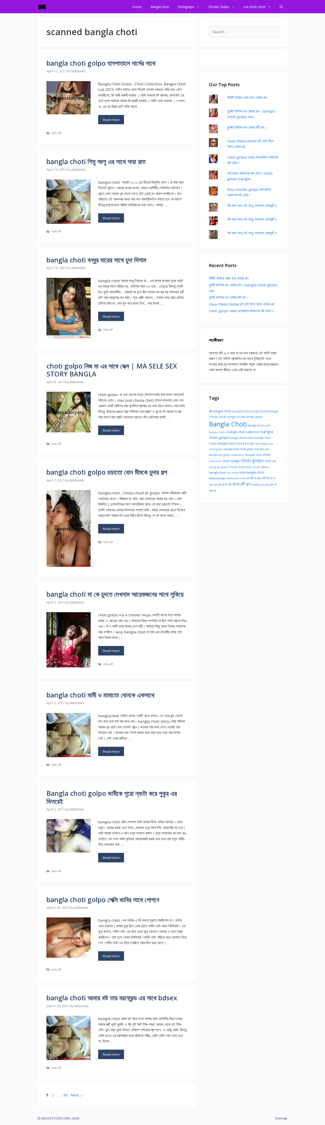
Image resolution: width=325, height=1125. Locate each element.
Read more (111, 119)
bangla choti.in (218, 432)
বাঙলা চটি (264, 484)
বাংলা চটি (226, 484)
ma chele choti (254, 6)
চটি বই (272, 478)
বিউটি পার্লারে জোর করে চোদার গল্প (247, 97)
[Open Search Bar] (281, 6)
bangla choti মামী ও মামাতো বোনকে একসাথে (100, 694)
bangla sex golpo (220, 455)
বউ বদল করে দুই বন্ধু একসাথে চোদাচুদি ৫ (252, 205)
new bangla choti (251, 472)
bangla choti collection (244, 432)
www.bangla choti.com (224, 478)
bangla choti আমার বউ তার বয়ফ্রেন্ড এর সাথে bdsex (111, 997)
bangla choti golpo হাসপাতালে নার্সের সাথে (100, 63)
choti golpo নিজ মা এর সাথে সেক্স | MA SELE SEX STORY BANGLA (111, 369)
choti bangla (231, 461)
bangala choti (240, 411)
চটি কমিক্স (257, 478)
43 (66, 1095)
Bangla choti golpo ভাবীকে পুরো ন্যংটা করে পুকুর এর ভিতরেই (111, 797)
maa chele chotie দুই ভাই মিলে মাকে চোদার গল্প (241, 304)
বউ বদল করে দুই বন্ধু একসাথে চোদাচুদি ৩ (252, 232)
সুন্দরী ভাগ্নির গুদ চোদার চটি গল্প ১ (246, 127)
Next (77, 1095)
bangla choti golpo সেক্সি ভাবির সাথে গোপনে (102, 899)
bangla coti (252, 443)
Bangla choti (160, 6)
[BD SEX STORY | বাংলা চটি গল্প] (43, 6)
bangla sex (262, 449)
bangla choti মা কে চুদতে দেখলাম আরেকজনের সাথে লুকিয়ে (115, 594)
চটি (251, 478)
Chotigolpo (186, 6)
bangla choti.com (259, 425)
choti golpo (252, 460)
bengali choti (254, 455)
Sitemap (281, 1118)
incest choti (236, 467)
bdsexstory (238, 454)
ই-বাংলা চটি (244, 478)
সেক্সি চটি (212, 490)
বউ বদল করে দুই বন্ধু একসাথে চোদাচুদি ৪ (252, 219)
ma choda (232, 472)
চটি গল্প (266, 478)
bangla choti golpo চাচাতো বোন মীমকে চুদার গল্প (106, 472)
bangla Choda (259, 411)
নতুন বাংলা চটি (215, 485)
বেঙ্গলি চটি (272, 484)
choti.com (215, 461)
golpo (225, 467)
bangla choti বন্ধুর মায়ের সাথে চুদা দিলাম (96, 259)
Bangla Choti (228, 424)
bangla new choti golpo (239, 449)
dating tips (215, 467)
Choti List (270, 461)
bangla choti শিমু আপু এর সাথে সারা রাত (95, 161)
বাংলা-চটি (56, 133)
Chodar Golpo (218, 6)
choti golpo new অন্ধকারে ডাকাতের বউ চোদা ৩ (241, 310)
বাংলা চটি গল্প (241, 484)
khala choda (252, 467)
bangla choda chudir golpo (245, 417)
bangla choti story (231, 443)
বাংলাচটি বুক (255, 484)
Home (137, 6)
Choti (266, 454)
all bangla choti (220, 411)
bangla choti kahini (242, 438)
